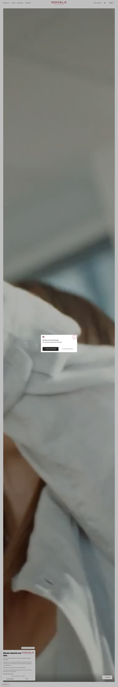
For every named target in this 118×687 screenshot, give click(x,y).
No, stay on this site (67, 348)
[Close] (74, 337)
